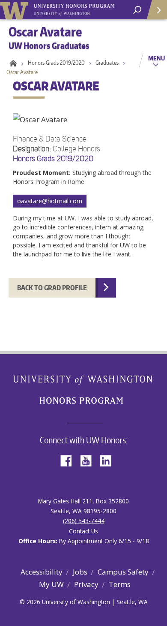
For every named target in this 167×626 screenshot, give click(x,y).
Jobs (80, 572)
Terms (120, 584)
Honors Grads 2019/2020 (56, 62)
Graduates (107, 62)
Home (11, 62)
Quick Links (156, 9)
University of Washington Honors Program (74, 10)
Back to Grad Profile (52, 287)
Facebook (69, 460)
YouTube (89, 460)
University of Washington (15, 9)
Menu (156, 58)
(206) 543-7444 (83, 521)
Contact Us (83, 531)
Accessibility (42, 572)
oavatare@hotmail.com (49, 201)
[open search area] (137, 10)
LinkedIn (109, 460)
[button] (83, 176)
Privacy (86, 584)
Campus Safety (123, 572)
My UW (51, 584)
